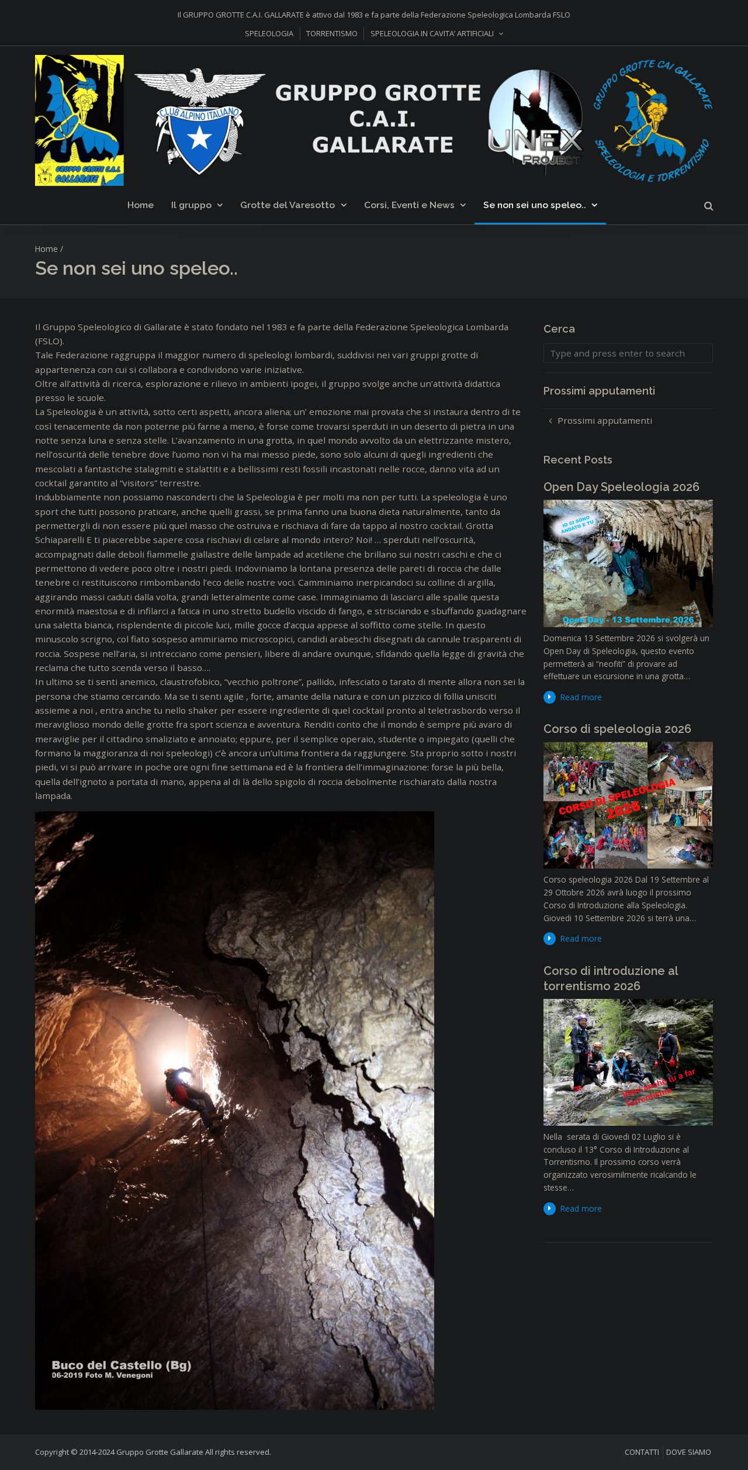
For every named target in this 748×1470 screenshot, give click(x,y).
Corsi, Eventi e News (409, 204)
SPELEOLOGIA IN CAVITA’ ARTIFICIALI (432, 33)
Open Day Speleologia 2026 (621, 487)
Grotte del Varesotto (287, 204)
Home (140, 204)
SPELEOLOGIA (269, 33)
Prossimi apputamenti (604, 420)
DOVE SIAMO (688, 1452)
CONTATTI (642, 1452)
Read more (581, 697)
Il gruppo (191, 204)
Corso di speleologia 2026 (617, 729)
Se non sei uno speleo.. (534, 204)
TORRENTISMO (332, 33)
